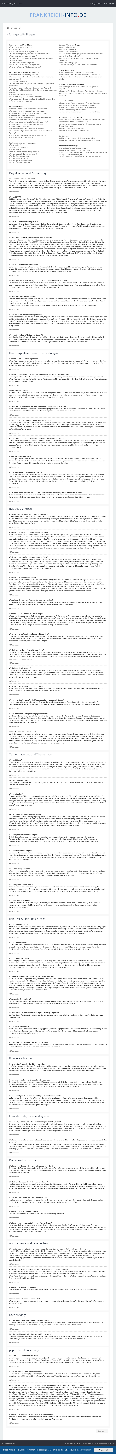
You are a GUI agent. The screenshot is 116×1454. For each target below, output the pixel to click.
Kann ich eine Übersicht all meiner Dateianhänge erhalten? (79, 140)
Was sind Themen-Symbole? (19, 163)
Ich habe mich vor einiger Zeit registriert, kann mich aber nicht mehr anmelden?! (31, 59)
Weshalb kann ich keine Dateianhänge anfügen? (26, 124)
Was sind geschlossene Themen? (21, 161)
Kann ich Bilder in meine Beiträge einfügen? (24, 152)
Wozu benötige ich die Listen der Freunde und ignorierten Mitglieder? (79, 88)
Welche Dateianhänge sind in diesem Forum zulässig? (78, 138)
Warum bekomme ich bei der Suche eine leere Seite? (78, 107)
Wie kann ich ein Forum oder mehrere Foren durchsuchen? (79, 103)
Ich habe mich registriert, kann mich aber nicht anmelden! (29, 54)
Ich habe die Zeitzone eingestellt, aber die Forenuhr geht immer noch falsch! (31, 85)
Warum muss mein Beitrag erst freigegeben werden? (28, 135)
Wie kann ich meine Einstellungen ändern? (24, 75)
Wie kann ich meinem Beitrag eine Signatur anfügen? (28, 113)
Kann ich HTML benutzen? (18, 147)
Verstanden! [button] (103, 1450)
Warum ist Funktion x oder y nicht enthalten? (75, 150)
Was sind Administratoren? (68, 47)
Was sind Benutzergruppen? (69, 52)
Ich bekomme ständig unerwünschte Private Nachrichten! (79, 75)
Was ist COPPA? (15, 49)
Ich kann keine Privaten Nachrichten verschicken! (76, 72)
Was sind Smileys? (15, 150)
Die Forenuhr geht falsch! (18, 81)
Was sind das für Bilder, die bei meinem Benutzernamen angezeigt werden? (33, 91)
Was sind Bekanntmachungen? (20, 156)
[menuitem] (20, 3)
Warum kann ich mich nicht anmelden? (23, 56)
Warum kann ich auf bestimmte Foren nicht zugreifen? (28, 122)
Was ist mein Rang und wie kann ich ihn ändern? (26, 97)
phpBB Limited (95, 427)
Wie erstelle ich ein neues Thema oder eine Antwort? (28, 109)
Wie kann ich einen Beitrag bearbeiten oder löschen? (27, 111)
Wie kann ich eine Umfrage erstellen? (22, 115)
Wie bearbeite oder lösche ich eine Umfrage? (25, 120)
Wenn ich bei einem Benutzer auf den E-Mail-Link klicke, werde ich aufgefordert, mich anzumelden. (32, 100)
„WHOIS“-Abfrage (79, 1390)
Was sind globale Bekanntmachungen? (23, 154)
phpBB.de (15, 429)
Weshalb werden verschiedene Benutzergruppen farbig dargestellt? (79, 59)
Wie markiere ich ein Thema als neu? (22, 137)
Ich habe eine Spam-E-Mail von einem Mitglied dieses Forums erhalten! (81, 78)
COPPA (35, 242)
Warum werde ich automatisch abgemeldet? (25, 65)
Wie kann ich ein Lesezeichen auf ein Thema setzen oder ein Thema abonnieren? (80, 125)
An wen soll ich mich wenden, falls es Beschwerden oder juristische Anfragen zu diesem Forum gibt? (83, 154)
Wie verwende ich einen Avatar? (20, 94)
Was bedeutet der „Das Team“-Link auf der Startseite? (78, 65)
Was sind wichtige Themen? (19, 158)
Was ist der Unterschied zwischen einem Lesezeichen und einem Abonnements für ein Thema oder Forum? (82, 121)
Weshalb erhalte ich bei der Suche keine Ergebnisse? (77, 105)
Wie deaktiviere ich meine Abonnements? (74, 131)
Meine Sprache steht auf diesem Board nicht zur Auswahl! (30, 88)
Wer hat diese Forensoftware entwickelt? (73, 148)
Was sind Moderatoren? (67, 49)
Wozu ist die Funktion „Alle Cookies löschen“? (25, 67)
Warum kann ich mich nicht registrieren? (23, 52)
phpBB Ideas (23, 1376)
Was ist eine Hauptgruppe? (68, 63)
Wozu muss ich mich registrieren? (21, 47)
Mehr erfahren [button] (85, 1450)
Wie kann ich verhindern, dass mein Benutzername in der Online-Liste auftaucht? (32, 78)
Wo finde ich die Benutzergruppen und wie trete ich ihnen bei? (81, 54)
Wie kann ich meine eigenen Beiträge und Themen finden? (79, 112)
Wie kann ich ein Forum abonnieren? (72, 128)
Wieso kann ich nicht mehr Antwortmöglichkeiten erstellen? (30, 118)
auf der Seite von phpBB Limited (33, 1362)
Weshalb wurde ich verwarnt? (19, 126)
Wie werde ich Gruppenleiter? (69, 56)
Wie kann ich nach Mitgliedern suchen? (72, 110)
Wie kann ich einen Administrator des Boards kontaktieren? (80, 157)
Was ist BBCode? (15, 145)
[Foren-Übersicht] (58, 15)
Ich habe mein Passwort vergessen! (21, 63)
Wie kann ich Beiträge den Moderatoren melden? (26, 129)
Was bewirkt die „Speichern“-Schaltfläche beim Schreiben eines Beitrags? (31, 132)
